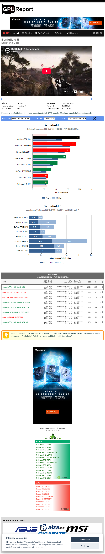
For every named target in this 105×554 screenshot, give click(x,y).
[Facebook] (97, 33)
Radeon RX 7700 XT (43, 502)
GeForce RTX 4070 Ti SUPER (47, 458)
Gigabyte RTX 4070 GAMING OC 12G (15, 307)
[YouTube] (101, 33)
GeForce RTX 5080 (43, 450)
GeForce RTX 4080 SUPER (46, 452)
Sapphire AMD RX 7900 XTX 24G (14, 292)
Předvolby (85, 546)
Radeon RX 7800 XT (43, 499)
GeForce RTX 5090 (43, 445)
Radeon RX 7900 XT (43, 491)
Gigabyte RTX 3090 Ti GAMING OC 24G (16, 302)
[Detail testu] (101, 287)
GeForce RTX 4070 (43, 465)
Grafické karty (44, 33)
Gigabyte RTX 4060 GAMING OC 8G (15, 322)
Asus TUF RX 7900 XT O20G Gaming (15, 297)
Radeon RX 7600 (42, 509)
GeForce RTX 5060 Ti (44, 468)
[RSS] (94, 33)
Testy (59, 33)
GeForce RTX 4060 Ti (44, 473)
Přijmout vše (85, 540)
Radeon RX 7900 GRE (44, 497)
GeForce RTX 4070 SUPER (46, 463)
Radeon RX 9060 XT (43, 504)
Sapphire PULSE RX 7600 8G (12, 317)
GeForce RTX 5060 (43, 470)
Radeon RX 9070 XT (43, 489)
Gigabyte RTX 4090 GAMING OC (13, 287)
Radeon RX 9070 (42, 494)
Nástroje (72, 33)
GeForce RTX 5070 (43, 460)
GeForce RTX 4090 (43, 447)
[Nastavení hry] (94, 119)
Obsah (27, 33)
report (12, 33)
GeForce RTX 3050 (43, 478)
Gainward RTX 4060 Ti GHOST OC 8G (15, 312)
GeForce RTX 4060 (43, 475)
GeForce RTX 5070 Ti (44, 455)
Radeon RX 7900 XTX (44, 486)
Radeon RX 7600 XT (43, 507)
